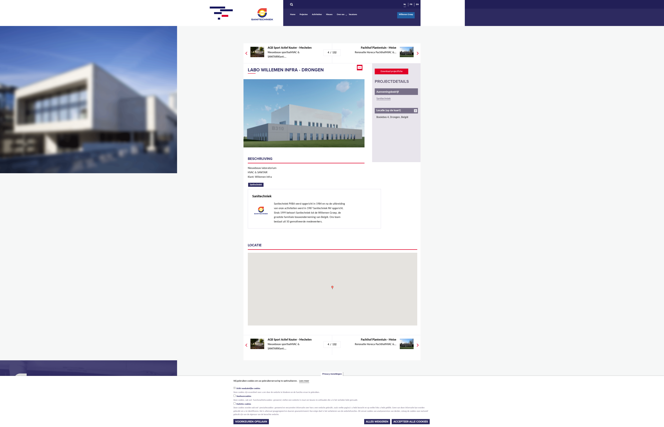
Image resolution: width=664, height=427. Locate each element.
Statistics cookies (243, 404)
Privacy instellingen (332, 374)
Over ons (340, 15)
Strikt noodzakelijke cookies (248, 389)
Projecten (304, 15)
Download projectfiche (392, 71)
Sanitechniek (262, 14)
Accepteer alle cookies (410, 421)
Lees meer (304, 381)
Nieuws (329, 15)
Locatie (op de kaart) (388, 110)
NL (405, 4)
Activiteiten (317, 15)
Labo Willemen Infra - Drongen (286, 70)
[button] (332, 287)
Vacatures (353, 15)
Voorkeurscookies (243, 396)
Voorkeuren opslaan (251, 421)
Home (292, 15)
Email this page (360, 67)
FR (411, 4)
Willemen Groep (406, 15)
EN (417, 4)
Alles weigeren (377, 421)
